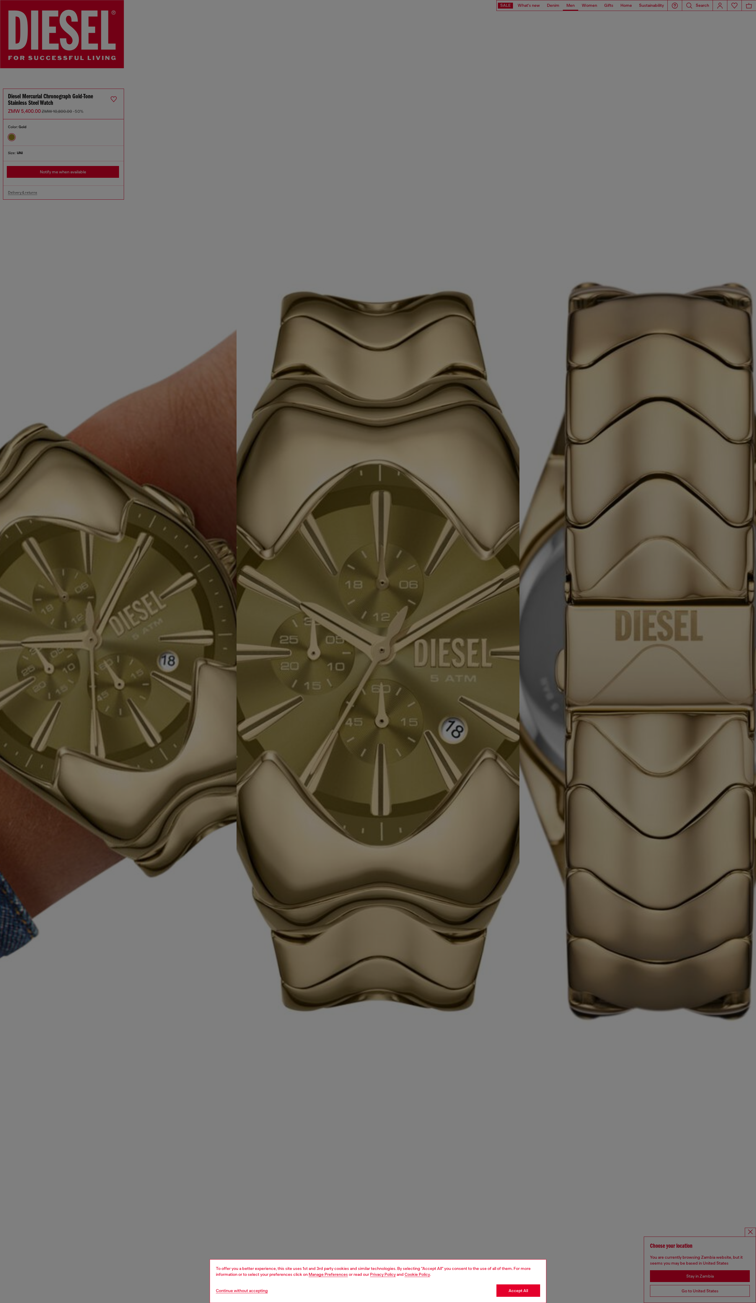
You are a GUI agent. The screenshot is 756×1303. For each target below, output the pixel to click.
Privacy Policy (383, 1274)
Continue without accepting (242, 1290)
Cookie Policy (417, 1274)
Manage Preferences (328, 1274)
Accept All (518, 1290)
